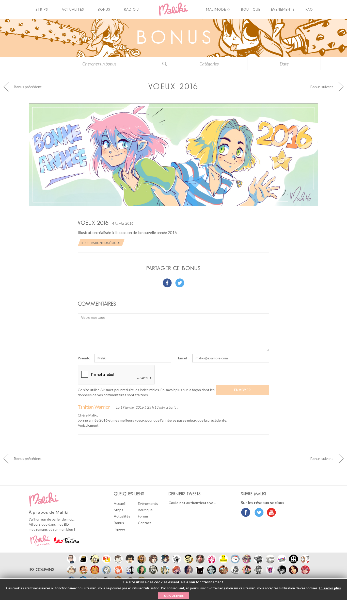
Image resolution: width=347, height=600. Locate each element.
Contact (144, 523)
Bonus (119, 523)
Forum (143, 516)
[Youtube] (270, 513)
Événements (148, 503)
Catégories (209, 63)
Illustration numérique (101, 243)
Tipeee (119, 529)
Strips (118, 510)
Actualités (122, 516)
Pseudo (84, 358)
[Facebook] (246, 513)
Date (284, 63)
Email (182, 358)
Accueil (119, 503)
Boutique (145, 510)
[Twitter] (257, 513)
